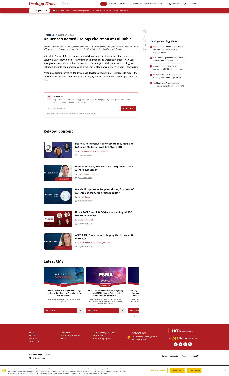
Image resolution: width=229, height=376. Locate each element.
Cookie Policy (103, 373)
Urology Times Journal (120, 11)
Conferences (135, 4)
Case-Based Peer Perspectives (101, 11)
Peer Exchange (66, 11)
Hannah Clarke (84, 197)
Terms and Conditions (71, 335)
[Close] (225, 370)
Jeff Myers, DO (102, 151)
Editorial (33, 338)
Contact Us (34, 341)
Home (164, 356)
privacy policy (91, 113)
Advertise (33, 335)
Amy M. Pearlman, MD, (87, 151)
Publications (149, 4)
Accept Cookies (194, 370)
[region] (114, 370)
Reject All (177, 370)
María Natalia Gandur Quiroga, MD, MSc (94, 243)
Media (122, 4)
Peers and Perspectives (81, 11)
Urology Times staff (85, 220)
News (184, 356)
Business (112, 4)
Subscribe (127, 108)
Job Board (65, 332)
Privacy (64, 338)
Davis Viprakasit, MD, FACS (88, 174)
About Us (33, 332)
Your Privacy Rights (101, 338)
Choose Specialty (37, 10)
